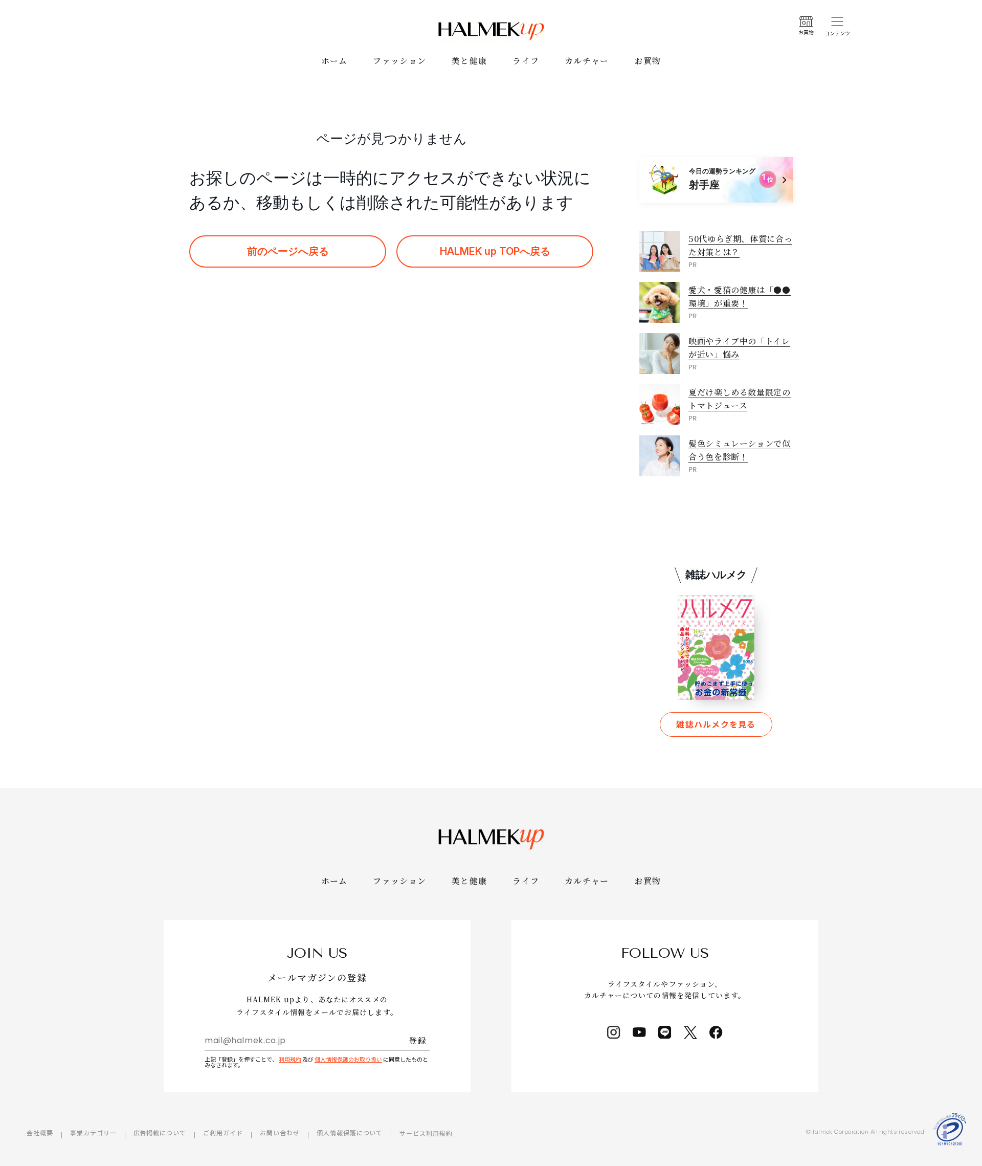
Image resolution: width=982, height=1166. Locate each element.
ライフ (525, 61)
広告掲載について (160, 1132)
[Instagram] (613, 1032)
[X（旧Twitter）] (690, 1032)
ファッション (399, 61)
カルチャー (587, 61)
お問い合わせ (280, 1132)
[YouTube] (639, 1032)
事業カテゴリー (93, 1132)
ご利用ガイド (223, 1132)
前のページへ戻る (288, 251)
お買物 (648, 61)
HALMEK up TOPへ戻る (495, 251)
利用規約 (290, 1059)
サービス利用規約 (426, 1133)
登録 (418, 1040)
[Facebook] (716, 1032)
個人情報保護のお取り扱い (348, 1059)
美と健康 (469, 61)
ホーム (334, 61)
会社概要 (40, 1132)
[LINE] (665, 1032)
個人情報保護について (350, 1132)
